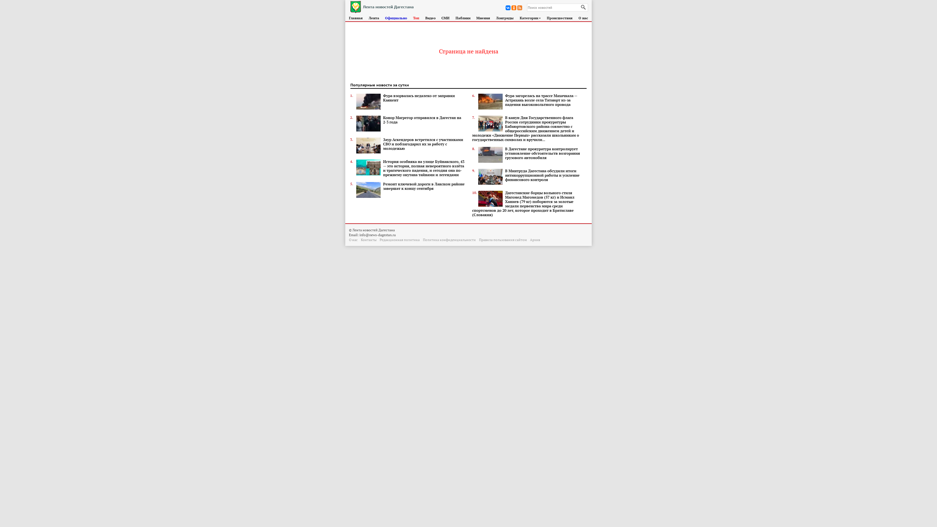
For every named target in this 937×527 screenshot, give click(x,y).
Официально (396, 18)
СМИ (445, 18)
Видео (430, 18)
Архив (535, 239)
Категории (530, 18)
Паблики (463, 18)
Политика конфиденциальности (449, 239)
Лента (374, 18)
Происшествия (559, 18)
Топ (416, 18)
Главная (356, 18)
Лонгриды (505, 18)
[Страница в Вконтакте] (508, 7)
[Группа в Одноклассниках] (513, 7)
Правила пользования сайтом (503, 239)
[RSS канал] (519, 7)
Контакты (369, 239)
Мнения (483, 18)
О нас (583, 18)
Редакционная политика (400, 239)
